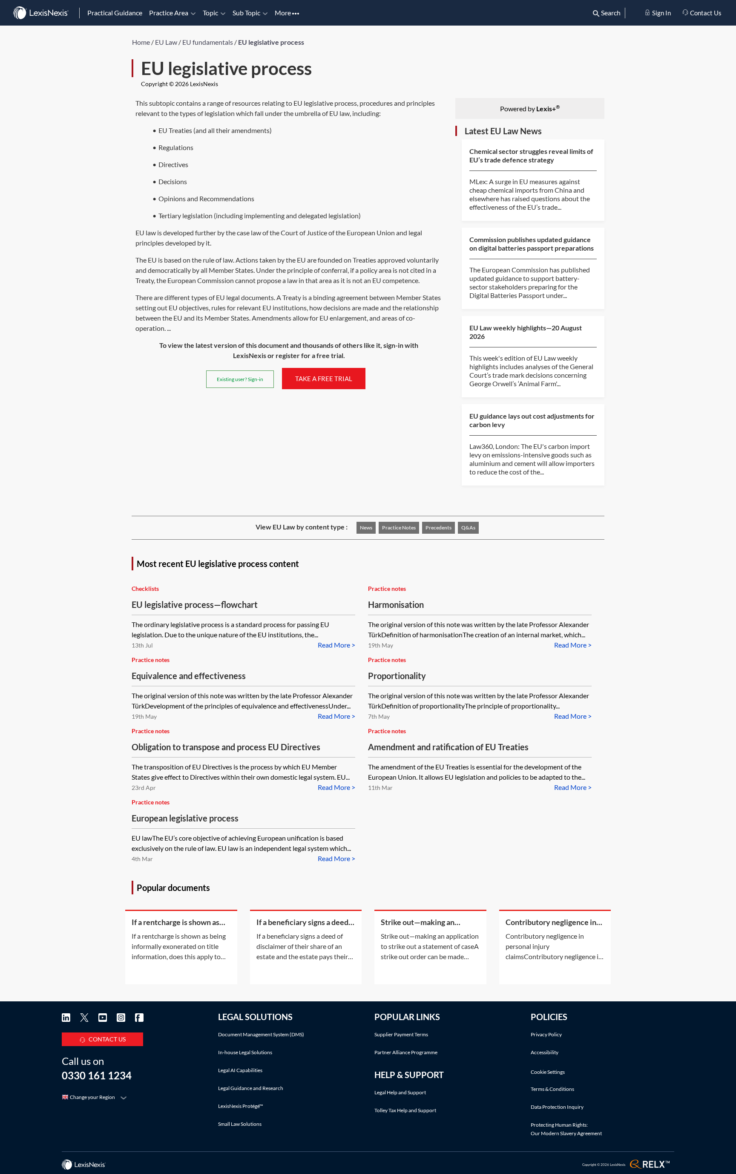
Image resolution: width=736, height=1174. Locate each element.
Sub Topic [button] (246, 13)
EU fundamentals (207, 42)
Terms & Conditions (552, 1089)
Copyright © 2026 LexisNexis (179, 83)
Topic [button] (210, 13)
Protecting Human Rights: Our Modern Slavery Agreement (566, 1129)
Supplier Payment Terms (401, 1034)
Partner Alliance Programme (405, 1052)
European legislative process (185, 818)
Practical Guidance (114, 13)
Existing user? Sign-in (240, 379)
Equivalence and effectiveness (189, 676)
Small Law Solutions (240, 1124)
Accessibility (544, 1052)
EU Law (166, 42)
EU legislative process (271, 42)
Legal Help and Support (400, 1092)
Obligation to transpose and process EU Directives (226, 747)
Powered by (530, 108)
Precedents (438, 527)
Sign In (661, 13)
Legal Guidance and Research (250, 1088)
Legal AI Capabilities (240, 1070)
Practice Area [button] (168, 13)
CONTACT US (107, 1039)
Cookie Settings (548, 1072)
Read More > (336, 645)
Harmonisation (396, 604)
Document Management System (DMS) (261, 1034)
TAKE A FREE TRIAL (323, 378)
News (366, 527)
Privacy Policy (546, 1034)
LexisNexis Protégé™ (240, 1106)
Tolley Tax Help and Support (405, 1110)
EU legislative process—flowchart (195, 604)
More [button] (283, 13)
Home (141, 42)
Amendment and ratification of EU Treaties (448, 747)
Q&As (468, 527)
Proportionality (397, 676)
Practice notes (399, 527)
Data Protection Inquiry (557, 1107)
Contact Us (705, 13)
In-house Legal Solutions (245, 1052)
